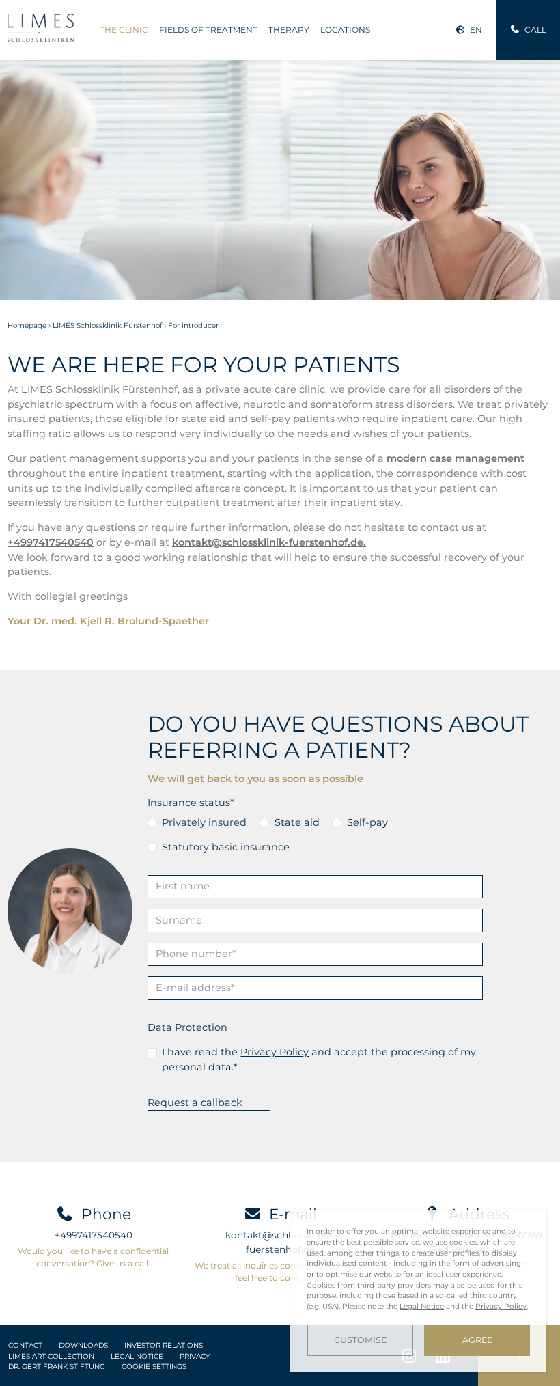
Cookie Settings (154, 1366)
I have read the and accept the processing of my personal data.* (319, 1059)
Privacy (195, 1356)
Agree (477, 1340)
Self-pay (367, 822)
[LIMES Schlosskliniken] (41, 28)
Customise (360, 1340)
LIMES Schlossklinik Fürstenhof (107, 325)
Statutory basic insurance (226, 847)
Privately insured (204, 822)
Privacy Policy (274, 1052)
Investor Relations (163, 1345)
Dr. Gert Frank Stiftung (56, 1366)
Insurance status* (191, 802)
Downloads (83, 1345)
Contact (25, 1345)
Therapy (288, 30)
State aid (297, 822)
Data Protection (187, 1027)
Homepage (27, 325)
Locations (345, 30)
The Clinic (124, 30)
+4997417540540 (93, 1235)
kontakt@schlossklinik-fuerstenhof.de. (269, 542)
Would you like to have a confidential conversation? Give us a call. (93, 1257)
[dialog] (418, 1291)
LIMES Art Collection (51, 1356)
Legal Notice (137, 1356)
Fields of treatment (208, 30)
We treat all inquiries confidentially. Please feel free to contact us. (280, 1271)
